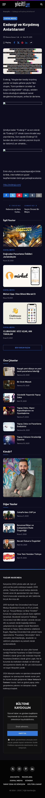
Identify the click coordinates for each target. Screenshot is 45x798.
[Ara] (41, 4)
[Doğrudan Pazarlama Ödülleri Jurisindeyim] (22, 236)
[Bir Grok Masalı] (9, 384)
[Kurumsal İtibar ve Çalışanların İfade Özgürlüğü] (9, 528)
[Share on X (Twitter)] (18, 43)
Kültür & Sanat (35, 784)
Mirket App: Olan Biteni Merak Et (19, 294)
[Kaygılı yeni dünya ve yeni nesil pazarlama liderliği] (9, 371)
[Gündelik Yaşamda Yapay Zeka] (9, 397)
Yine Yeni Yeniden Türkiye (29, 554)
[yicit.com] (22, 4)
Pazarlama (27, 777)
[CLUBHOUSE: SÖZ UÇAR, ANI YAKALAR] (22, 313)
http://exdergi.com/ (12, 185)
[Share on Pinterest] (22, 43)
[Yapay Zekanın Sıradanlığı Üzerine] (9, 439)
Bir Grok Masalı (24, 382)
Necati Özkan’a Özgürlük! (28, 541)
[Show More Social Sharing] (31, 43)
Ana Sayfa (15, 777)
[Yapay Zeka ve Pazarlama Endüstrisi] (9, 426)
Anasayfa (6, 11)
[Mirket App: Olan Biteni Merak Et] (22, 276)
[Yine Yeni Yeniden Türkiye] (9, 557)
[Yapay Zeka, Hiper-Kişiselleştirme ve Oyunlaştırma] (9, 410)
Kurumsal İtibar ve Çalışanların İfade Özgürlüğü (25, 528)
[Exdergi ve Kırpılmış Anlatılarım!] (22, 61)
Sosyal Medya (10, 18)
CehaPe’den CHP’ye (26, 512)
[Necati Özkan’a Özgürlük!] (9, 544)
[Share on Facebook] (14, 43)
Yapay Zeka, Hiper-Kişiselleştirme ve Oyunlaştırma (26, 410)
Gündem (29, 781)
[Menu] (4, 4)
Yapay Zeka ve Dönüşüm (14, 784)
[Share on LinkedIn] (26, 43)
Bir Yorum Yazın (22, 348)
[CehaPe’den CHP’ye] (9, 515)
